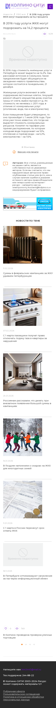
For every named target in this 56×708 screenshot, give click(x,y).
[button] (22, 644)
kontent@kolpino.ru (38, 187)
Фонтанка (29, 147)
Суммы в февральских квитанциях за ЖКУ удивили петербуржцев (28, 274)
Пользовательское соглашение (21, 694)
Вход (42, 7)
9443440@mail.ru (31, 669)
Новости (7, 14)
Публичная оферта (14, 691)
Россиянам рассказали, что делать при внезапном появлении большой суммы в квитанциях (27, 403)
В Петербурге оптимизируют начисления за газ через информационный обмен (27, 577)
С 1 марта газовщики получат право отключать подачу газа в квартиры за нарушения (25, 338)
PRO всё (21, 14)
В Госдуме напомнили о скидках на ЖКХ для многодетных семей (27, 467)
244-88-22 (28, 675)
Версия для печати (28, 152)
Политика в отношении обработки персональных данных (23, 698)
